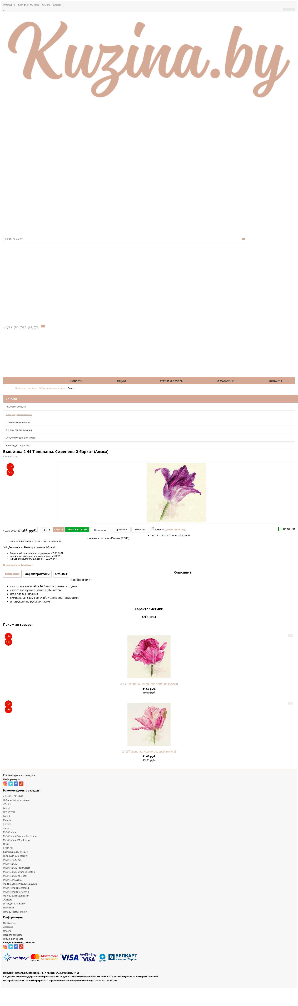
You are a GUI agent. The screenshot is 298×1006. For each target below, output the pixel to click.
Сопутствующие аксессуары (21, 437)
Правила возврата (12, 934)
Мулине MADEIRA (12, 879)
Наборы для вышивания (19, 414)
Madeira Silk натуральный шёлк (20, 883)
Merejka (7, 819)
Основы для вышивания (19, 429)
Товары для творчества (18, 445)
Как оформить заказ (28, 4)
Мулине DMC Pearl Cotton (17, 867)
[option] (176, 506)
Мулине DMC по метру (15, 875)
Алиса (6, 828)
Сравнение (121, 530)
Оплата (46, 4)
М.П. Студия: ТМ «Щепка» (16, 839)
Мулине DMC (10, 863)
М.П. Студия (9, 832)
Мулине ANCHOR (12, 859)
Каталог (30, 381)
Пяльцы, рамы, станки (15, 911)
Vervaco (7, 823)
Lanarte (7, 808)
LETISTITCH (9, 812)
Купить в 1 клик (77, 529)
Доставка (58, 4)
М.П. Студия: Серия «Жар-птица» (20, 836)
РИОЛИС (8, 847)
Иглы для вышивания (14, 903)
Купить (58, 529)
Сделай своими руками (15, 851)
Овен (6, 843)
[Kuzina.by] (149, 100)
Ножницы (8, 907)
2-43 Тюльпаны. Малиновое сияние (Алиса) (149, 684)
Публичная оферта (13, 938)
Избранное (140, 530)
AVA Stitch (8, 804)
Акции (121, 381)
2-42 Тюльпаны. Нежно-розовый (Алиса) (149, 751)
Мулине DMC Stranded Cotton (19, 871)
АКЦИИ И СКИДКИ (16, 406)
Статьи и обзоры (171, 381)
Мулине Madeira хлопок (16, 891)
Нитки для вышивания (18, 422)
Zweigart (7, 899)
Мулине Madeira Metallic (16, 887)
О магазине (9, 4)
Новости (76, 381)
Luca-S (6, 816)
